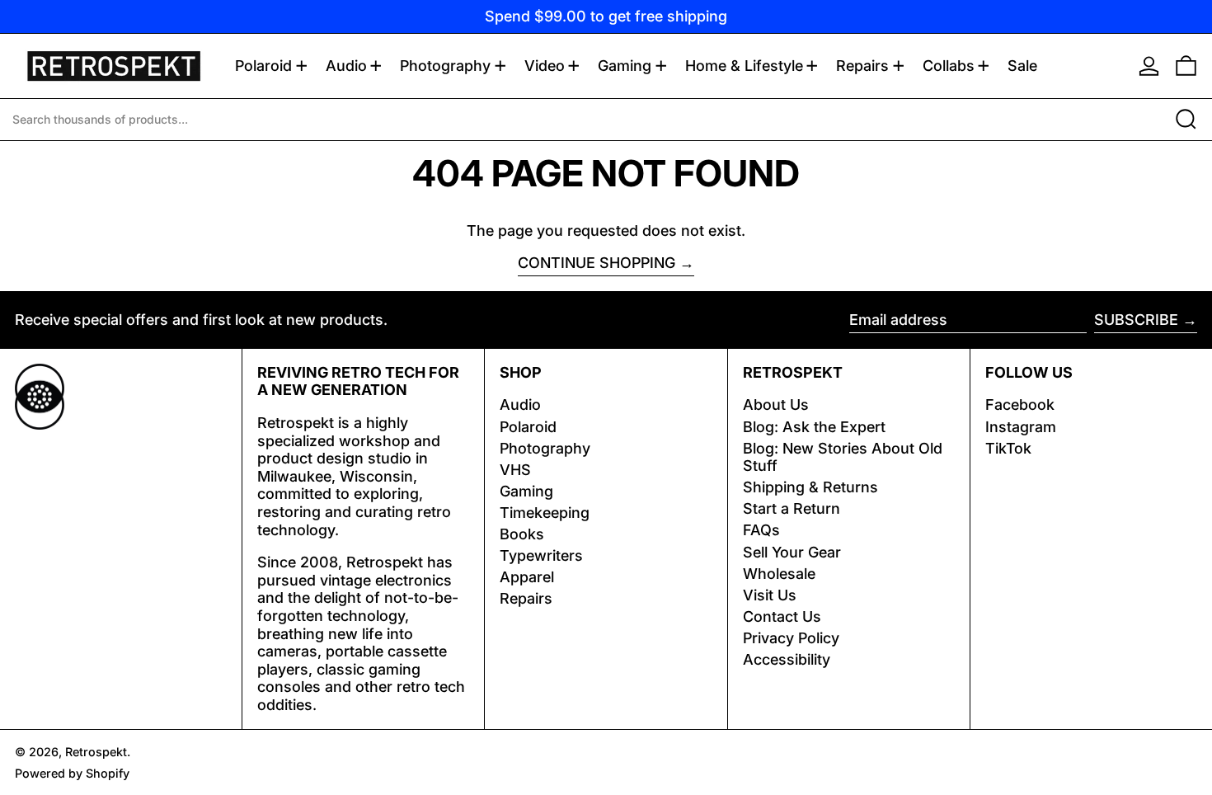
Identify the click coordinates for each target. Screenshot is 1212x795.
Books (522, 534)
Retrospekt (96, 752)
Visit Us (769, 595)
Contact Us (782, 616)
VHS (515, 469)
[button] (1186, 66)
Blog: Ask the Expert (814, 426)
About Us (776, 404)
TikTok (1008, 448)
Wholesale (779, 573)
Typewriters (541, 555)
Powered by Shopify (72, 773)
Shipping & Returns (810, 487)
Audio (520, 404)
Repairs (526, 598)
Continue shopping (596, 262)
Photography (545, 448)
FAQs (761, 530)
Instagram (1020, 426)
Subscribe (1136, 319)
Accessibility (786, 659)
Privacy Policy (791, 638)
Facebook (1020, 404)
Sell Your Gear (792, 552)
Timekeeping (545, 512)
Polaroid (528, 426)
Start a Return (791, 508)
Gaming (526, 491)
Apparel (527, 577)
